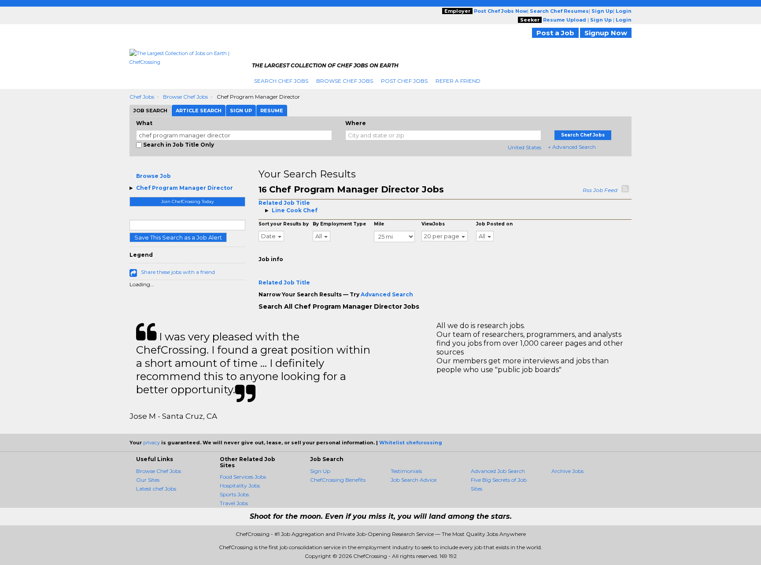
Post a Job (555, 33)
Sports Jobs (234, 494)
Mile (379, 224)
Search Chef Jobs (281, 81)
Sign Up (320, 471)
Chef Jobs (141, 96)
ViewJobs (433, 224)
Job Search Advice (413, 479)
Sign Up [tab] (241, 110)
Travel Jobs (234, 503)
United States (524, 147)
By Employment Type (339, 224)
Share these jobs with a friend (178, 272)
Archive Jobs (567, 471)
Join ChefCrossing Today (187, 201)
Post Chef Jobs (404, 81)
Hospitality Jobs (240, 485)
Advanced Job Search (498, 471)
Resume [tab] (271, 110)
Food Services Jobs (243, 476)
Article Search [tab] (199, 110)
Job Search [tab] (150, 110)
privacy (151, 442)
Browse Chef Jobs (344, 81)
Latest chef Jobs (156, 488)
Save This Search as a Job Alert (178, 237)
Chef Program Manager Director (184, 188)
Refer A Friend (458, 81)
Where (355, 123)
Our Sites (147, 479)
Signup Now (605, 33)
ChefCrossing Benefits (338, 479)
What (144, 123)
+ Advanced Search (572, 147)
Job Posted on (494, 224)
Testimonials (406, 471)
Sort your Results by (284, 224)
